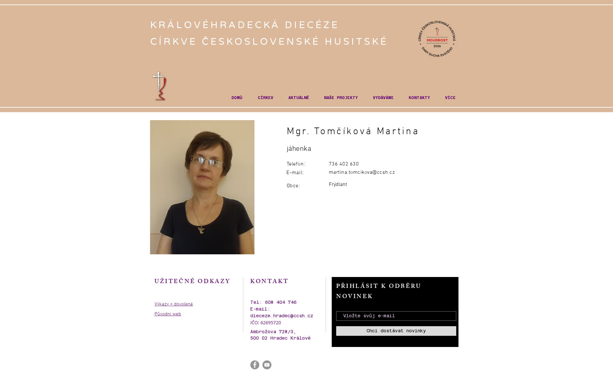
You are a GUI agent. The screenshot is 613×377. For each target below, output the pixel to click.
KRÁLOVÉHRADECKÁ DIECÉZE (247, 25)
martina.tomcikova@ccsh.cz (362, 172)
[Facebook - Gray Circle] (254, 364)
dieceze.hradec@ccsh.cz (281, 315)
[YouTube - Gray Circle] (266, 364)
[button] (265, 98)
